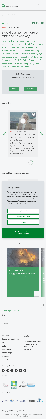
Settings (22, 222)
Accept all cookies (23, 210)
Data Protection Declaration (23, 232)
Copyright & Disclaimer (23, 233)
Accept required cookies (23, 216)
